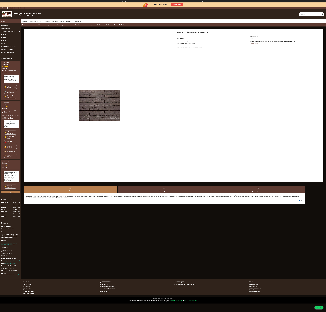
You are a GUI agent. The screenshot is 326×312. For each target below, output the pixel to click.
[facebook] (299, 201)
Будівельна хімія (253, 284)
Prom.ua (171, 298)
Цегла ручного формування (107, 286)
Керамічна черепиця (254, 291)
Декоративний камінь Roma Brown (10, 179)
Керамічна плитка (104, 289)
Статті (3, 43)
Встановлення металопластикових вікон (185, 284)
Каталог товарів (27, 284)
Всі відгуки (11, 192)
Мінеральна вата (253, 286)
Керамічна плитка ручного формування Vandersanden (90, 25)
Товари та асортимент (36, 21)
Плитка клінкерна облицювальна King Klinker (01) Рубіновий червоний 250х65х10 (10, 79)
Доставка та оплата (65, 21)
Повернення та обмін (28, 293)
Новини (3, 34)
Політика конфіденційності (190, 300)
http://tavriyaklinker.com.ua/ (12, 260)
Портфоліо (78, 21)
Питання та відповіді (7, 52)
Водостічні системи (254, 289)
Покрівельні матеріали (255, 288)
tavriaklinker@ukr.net (10, 263)
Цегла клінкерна (104, 284)
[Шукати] (322, 14)
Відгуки (3, 40)
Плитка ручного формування (107, 288)
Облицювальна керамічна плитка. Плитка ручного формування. (56, 25)
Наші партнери (27, 288)
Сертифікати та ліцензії (8, 46)
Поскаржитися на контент (176, 300)
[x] (301, 201)
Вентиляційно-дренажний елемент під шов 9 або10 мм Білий (10, 124)
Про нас (48, 21)
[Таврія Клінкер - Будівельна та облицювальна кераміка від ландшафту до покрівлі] (7, 14)
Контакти (55, 21)
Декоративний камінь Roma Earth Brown (10, 176)
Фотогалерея (5, 28)
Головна (24, 21)
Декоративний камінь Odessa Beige (10, 173)
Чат (320, 307)
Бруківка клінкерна (104, 291)
